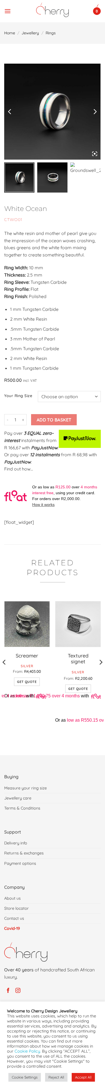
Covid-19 (12, 928)
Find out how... (18, 469)
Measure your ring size (25, 788)
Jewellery (30, 32)
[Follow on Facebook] (9, 991)
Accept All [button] (83, 1077)
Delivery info (15, 843)
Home (9, 32)
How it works (43, 504)
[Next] (100, 673)
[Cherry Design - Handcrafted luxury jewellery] (52, 10)
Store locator (16, 908)
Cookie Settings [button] (25, 1077)
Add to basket (54, 419)
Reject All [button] (56, 1077)
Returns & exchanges (24, 853)
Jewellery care (17, 798)
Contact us (14, 918)
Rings (51, 32)
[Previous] (4, 673)
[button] (7, 9)
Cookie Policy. (28, 1051)
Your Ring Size (18, 396)
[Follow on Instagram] (18, 991)
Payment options (20, 863)
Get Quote (27, 682)
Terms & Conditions (22, 808)
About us (12, 898)
